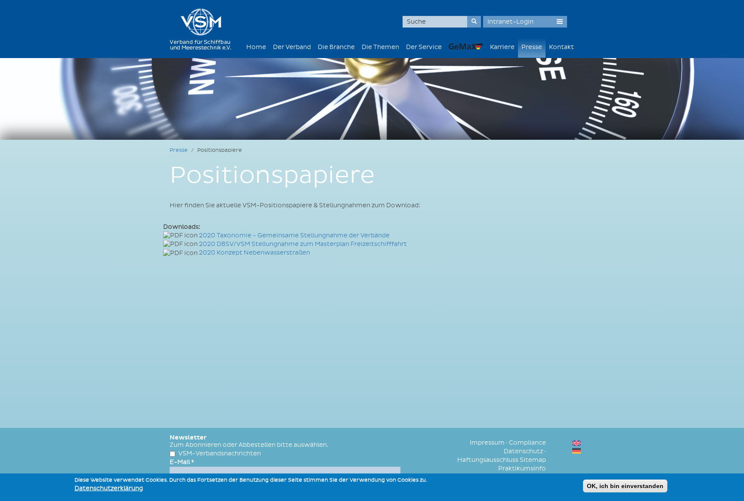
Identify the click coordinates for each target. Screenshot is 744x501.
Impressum (487, 442)
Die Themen (380, 47)
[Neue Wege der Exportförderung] (466, 46)
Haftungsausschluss (487, 460)
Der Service (424, 47)
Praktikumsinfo (522, 468)
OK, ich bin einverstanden (625, 486)
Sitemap (533, 460)
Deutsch (576, 451)
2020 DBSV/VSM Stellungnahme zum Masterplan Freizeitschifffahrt (303, 244)
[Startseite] (204, 29)
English (576, 443)
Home (256, 47)
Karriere (502, 47)
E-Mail (182, 462)
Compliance (527, 442)
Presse (531, 47)
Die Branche (336, 47)
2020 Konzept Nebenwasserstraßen (254, 252)
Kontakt (561, 47)
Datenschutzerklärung (108, 488)
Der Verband (292, 47)
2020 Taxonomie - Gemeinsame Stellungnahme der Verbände (294, 235)
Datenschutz (523, 451)
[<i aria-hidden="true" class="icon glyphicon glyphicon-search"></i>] (474, 22)
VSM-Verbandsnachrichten (219, 453)
